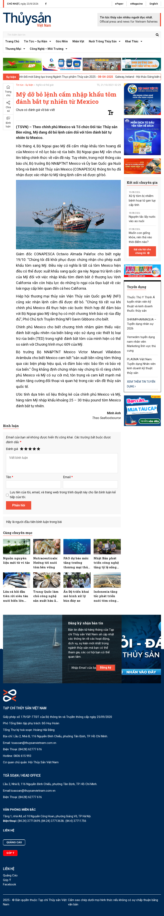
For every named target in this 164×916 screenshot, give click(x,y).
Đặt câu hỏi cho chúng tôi (142, 251)
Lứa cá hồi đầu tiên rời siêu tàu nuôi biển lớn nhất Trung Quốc (16, 596)
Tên (9, 477)
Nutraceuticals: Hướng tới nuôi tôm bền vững (45, 562)
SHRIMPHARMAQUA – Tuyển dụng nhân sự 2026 (141, 324)
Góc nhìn (62, 41)
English (154, 3)
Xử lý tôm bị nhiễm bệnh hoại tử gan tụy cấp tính (142, 200)
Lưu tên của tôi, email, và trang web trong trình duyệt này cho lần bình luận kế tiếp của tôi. (63, 494)
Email (68, 477)
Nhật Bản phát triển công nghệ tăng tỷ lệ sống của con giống (106, 563)
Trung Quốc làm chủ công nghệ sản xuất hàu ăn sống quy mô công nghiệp (45, 596)
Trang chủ (12, 41)
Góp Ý (7, 880)
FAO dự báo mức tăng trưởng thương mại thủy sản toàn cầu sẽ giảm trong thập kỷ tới (76, 563)
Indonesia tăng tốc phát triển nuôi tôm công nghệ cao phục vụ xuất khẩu (105, 596)
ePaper (119, 3)
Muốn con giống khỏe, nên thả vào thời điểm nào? (140, 237)
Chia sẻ (8, 109)
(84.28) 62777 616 (30, 749)
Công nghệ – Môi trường (46, 48)
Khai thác (131, 41)
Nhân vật (78, 41)
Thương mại (13, 48)
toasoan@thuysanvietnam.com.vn (33, 743)
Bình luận (8, 125)
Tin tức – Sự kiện (35, 41)
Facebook (9, 884)
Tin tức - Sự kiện (24, 85)
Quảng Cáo (10, 875)
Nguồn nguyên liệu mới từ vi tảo (16, 560)
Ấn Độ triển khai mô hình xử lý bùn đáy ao (76, 596)
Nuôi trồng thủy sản (103, 41)
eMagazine (136, 3)
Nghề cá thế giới (45, 85)
